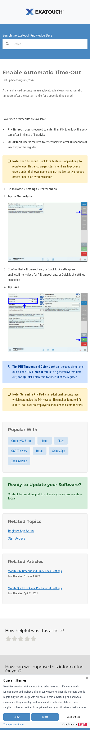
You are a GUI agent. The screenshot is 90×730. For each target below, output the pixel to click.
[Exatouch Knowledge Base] (45, 12)
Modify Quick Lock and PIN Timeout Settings (35, 588)
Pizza (61, 441)
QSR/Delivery (19, 451)
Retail (39, 451)
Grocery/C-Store (21, 441)
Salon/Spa (58, 451)
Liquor (44, 441)
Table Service (19, 461)
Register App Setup (21, 531)
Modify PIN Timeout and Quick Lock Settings (35, 571)
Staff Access (16, 538)
